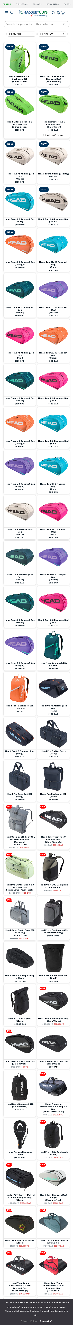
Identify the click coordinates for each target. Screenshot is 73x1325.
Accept (46, 1321)
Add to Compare (55, 135)
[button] (6, 17)
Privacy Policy (29, 1321)
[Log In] (58, 12)
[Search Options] (65, 24)
